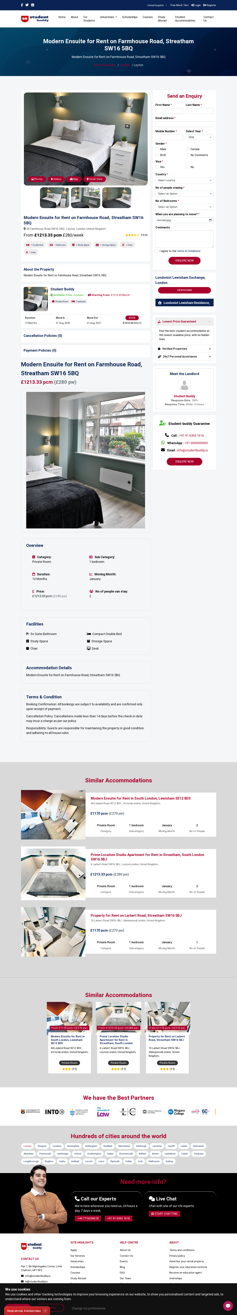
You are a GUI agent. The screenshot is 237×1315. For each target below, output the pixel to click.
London (125, 65)
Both (163, 155)
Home (62, 17)
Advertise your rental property (186, 1251)
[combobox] (157, 5)
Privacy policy (177, 1245)
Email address (165, 118)
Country (161, 174)
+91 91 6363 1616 (191, 435)
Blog (122, 1256)
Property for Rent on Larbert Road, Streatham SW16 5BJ (136, 905)
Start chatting (165, 1203)
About (74, 17)
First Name (163, 105)
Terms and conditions (181, 1239)
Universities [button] (107, 17)
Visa (159, 161)
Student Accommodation (185, 18)
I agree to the (180, 251)
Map (75, 179)
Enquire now (184, 461)
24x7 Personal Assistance (180, 356)
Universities (77, 1251)
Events (74, 1273)
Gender (161, 143)
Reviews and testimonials (134, 1279)
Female (195, 149)
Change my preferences (88, 1308)
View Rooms (184, 290)
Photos (38, 179)
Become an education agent (185, 1262)
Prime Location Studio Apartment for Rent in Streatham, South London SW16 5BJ (116, 1031)
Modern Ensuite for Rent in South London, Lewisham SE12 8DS (141, 788)
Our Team (125, 1268)
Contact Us (209, 18)
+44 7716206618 (88, 1208)
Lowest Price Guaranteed (179, 321)
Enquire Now (184, 260)
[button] (35, 455)
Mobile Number (166, 131)
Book (132, 317)
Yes (162, 167)
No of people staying (169, 187)
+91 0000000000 (196, 443)
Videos (57, 179)
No (192, 167)
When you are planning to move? (177, 214)
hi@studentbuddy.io (36, 1271)
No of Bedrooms (167, 201)
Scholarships (130, 17)
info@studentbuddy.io (192, 450)
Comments (162, 227)
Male (163, 149)
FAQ (122, 1262)
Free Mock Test (180, 5)
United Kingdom (105, 65)
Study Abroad (162, 18)
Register (211, 5)
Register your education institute (188, 1256)
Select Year (194, 131)
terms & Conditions (188, 251)
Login (197, 5)
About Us (125, 1239)
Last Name (194, 105)
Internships (175, 1268)
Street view (95, 179)
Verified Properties (174, 348)
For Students (89, 18)
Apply (73, 1239)
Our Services (77, 1245)
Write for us (127, 1273)
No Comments (199, 155)
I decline (50, 1307)
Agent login (175, 1273)
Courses (148, 17)
